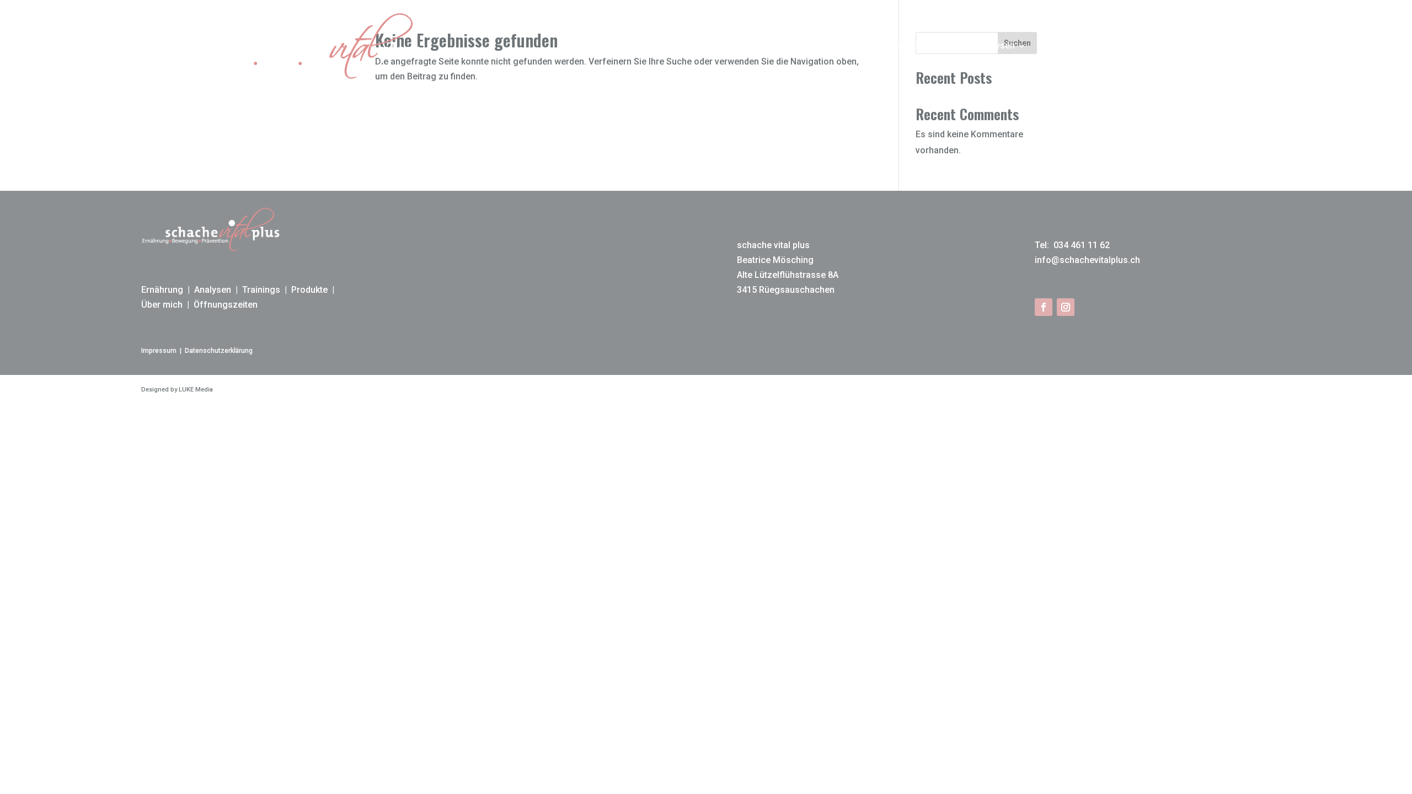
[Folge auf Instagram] (1065, 307)
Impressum (158, 351)
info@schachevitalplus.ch (1087, 260)
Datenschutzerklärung (219, 351)
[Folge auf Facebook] (1043, 307)
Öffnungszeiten (226, 304)
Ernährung (934, 45)
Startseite (881, 45)
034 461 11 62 (1080, 245)
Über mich (1179, 45)
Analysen (996, 45)
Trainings (1057, 45)
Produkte (1117, 45)
